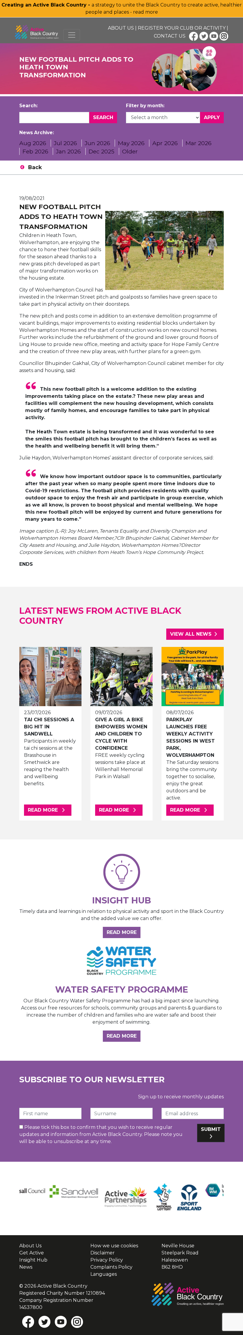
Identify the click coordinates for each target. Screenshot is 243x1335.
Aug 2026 (32, 143)
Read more (49, 810)
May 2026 (131, 143)
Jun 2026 (97, 143)
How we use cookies (114, 1246)
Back (35, 167)
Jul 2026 (65, 143)
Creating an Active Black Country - (46, 5)
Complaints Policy (111, 1267)
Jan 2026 (68, 151)
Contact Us (170, 36)
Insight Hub (33, 1260)
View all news (191, 634)
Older (130, 151)
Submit (211, 1129)
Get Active (31, 1253)
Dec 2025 (101, 151)
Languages (103, 1274)
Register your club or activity (182, 28)
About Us (121, 28)
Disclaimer (102, 1253)
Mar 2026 (199, 143)
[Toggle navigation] (71, 35)
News (25, 1267)
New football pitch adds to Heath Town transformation (61, 217)
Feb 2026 (35, 151)
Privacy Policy (106, 1260)
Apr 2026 (165, 143)
